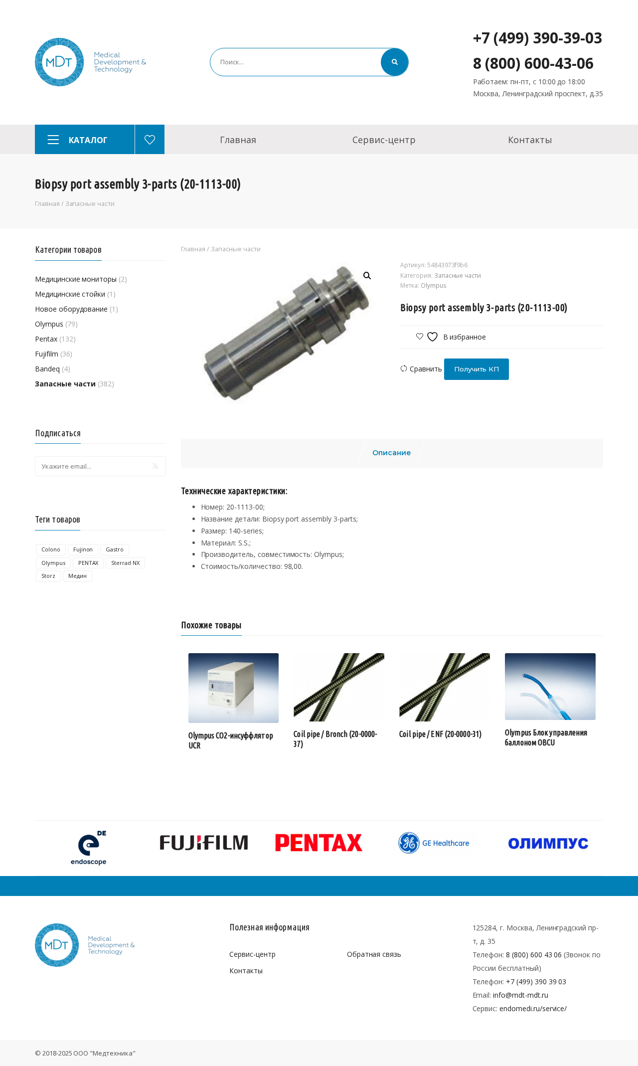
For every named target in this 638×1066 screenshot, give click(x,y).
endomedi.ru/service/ (533, 1008)
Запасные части (90, 203)
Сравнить (426, 368)
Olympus (49, 324)
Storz (48, 575)
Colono (50, 549)
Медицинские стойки (70, 294)
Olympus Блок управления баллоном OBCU (546, 737)
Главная (238, 140)
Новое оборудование (71, 309)
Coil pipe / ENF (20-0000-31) (440, 733)
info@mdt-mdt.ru (520, 995)
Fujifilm (46, 353)
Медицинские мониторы (76, 279)
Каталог (88, 140)
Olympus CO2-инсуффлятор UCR (230, 740)
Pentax (46, 339)
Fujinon (83, 549)
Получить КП (476, 369)
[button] (367, 276)
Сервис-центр (383, 140)
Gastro (115, 549)
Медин (77, 575)
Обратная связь (374, 954)
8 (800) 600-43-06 (533, 63)
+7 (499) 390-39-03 (537, 37)
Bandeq (47, 368)
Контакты (530, 140)
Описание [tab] (391, 452)
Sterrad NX (125, 562)
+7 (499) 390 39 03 (536, 981)
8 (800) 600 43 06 (534, 954)
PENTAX (88, 562)
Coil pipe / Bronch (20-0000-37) (335, 738)
